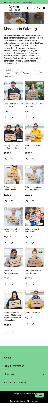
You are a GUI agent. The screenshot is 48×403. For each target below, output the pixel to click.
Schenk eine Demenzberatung (11, 271)
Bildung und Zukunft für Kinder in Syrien (12, 146)
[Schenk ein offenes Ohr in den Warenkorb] (27, 159)
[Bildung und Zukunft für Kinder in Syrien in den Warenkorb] (6, 159)
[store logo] (15, 8)
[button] (11, 117)
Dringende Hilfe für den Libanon (33, 271)
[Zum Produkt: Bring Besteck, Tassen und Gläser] (13, 91)
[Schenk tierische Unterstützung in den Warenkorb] (6, 201)
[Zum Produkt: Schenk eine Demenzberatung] (13, 258)
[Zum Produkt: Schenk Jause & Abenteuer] (34, 216)
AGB (27, 401)
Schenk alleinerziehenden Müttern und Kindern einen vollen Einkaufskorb (12, 316)
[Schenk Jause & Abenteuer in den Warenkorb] (27, 243)
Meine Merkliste (39, 8)
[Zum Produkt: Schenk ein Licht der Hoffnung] (34, 91)
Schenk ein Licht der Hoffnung (33, 105)
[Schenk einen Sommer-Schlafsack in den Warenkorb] (27, 201)
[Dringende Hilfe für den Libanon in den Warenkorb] (27, 284)
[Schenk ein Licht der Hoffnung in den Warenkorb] (27, 117)
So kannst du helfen (24, 382)
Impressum (34, 401)
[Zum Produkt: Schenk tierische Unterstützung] (13, 174)
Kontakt (24, 357)
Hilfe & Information (24, 366)
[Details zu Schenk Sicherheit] (27, 323)
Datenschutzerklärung (17, 401)
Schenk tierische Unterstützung (11, 188)
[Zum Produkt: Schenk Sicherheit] (34, 300)
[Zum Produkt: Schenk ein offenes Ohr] (34, 133)
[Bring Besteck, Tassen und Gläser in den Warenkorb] (6, 117)
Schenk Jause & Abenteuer (32, 230)
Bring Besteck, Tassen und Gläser (13, 105)
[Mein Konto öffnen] (34, 8)
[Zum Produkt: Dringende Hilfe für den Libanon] (34, 258)
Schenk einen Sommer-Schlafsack (33, 188)
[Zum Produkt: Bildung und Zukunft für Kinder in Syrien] (13, 133)
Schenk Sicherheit (32, 312)
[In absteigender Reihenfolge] (40, 72)
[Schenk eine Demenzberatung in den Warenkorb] (6, 284)
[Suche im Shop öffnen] (28, 8)
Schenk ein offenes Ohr (33, 146)
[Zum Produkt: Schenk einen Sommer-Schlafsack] (34, 174)
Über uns (24, 374)
